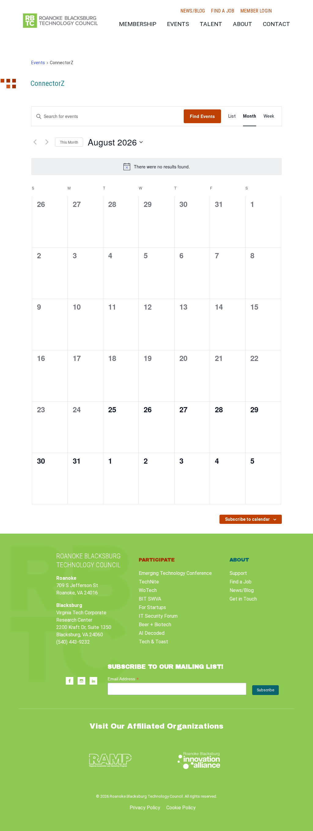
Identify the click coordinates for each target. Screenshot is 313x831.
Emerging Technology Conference (175, 573)
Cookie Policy (181, 808)
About (242, 24)
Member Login (256, 11)
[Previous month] (35, 142)
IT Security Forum (158, 616)
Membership (137, 24)
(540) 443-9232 (73, 642)
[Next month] (46, 142)
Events (178, 24)
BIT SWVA (150, 599)
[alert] (156, 166)
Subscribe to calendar (247, 519)
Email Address (123, 679)
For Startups (152, 607)
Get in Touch (243, 599)
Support (238, 573)
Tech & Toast (153, 642)
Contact (276, 24)
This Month (69, 142)
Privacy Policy (145, 808)
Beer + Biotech (155, 624)
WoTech (148, 590)
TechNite (149, 582)
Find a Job (222, 11)
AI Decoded (151, 633)
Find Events (202, 116)
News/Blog (192, 11)
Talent (211, 24)
